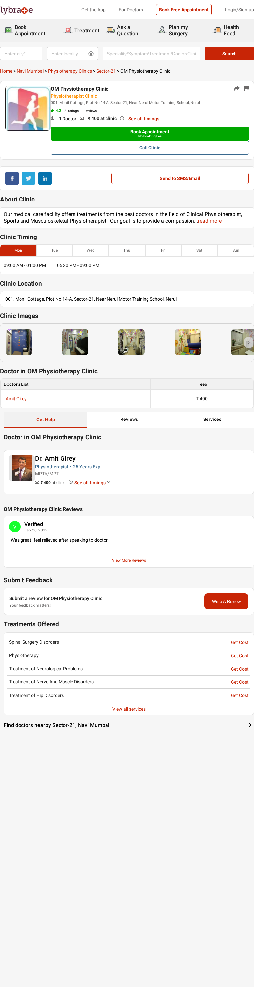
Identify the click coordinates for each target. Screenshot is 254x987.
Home (6, 71)
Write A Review (226, 601)
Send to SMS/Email (180, 178)
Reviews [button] (129, 419)
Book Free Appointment (184, 9)
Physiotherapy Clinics (70, 71)
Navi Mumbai (30, 71)
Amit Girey (16, 398)
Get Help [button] (45, 419)
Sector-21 (106, 71)
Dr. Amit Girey (55, 458)
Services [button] (212, 419)
